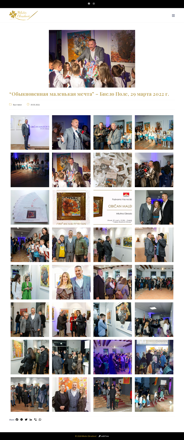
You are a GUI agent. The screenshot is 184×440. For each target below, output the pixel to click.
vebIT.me (105, 436)
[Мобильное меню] (173, 15)
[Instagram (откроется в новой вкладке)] (93, 3)
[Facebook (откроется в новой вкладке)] (89, 3)
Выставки (17, 104)
